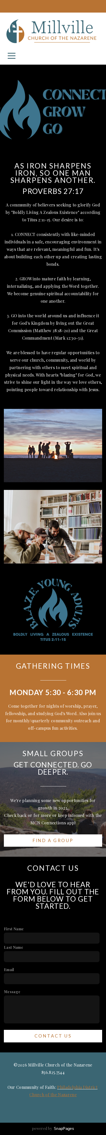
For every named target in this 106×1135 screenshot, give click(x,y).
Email (9, 969)
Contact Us (53, 1036)
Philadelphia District (77, 1087)
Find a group (53, 840)
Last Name (13, 947)
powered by (53, 1128)
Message (12, 991)
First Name (14, 928)
